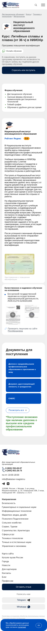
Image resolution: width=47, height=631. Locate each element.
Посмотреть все (16, 410)
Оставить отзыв (23, 587)
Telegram (21, 600)
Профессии (7, 581)
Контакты (6, 573)
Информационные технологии (16, 511)
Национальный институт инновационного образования (24, 26)
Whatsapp (21, 607)
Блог (4, 577)
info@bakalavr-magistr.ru (13, 479)
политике (22, 627)
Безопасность (8, 503)
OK (39, 625)
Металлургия (19, 16)
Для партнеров (9, 569)
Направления (9, 499)
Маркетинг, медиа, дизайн (14, 515)
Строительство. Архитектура (16, 530)
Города (5, 561)
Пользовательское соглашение (13, 618)
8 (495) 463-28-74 (13, 471)
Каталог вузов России (12, 557)
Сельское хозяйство (11, 523)
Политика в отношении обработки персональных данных (23, 616)
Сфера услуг (8, 534)
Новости (6, 565)
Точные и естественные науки (16, 542)
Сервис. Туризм (9, 527)
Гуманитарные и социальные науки (19, 507)
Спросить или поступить (23, 70)
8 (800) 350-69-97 (13, 468)
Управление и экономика (14, 546)
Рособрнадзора (15, 331)
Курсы (28, 14)
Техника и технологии (12, 538)
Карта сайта (8, 554)
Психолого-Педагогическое (15, 519)
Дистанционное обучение (13, 14)
